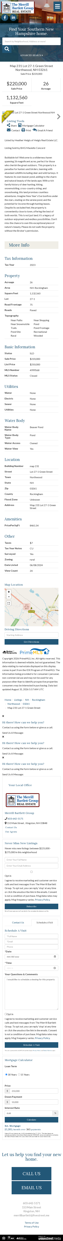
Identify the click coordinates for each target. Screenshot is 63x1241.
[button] (6, 49)
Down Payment (13, 1096)
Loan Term (11, 1066)
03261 (26, 703)
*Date (8, 951)
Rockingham (38, 699)
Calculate (31, 1119)
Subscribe (32, 906)
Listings (18, 699)
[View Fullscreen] (8, 603)
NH (27, 699)
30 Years (12, 1074)
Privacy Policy (42, 899)
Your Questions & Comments (21, 974)
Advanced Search (30, 55)
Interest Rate (12, 1107)
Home (8, 699)
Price (8, 1085)
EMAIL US (32, 1187)
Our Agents (11, 831)
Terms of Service (47, 1050)
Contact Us (11, 827)
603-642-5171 (15, 818)
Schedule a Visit (45, 922)
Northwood (13, 703)
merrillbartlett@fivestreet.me (31, 1215)
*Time (8, 962)
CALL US (31, 1173)
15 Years (25, 1074)
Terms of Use (32, 1222)
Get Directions (31, 641)
